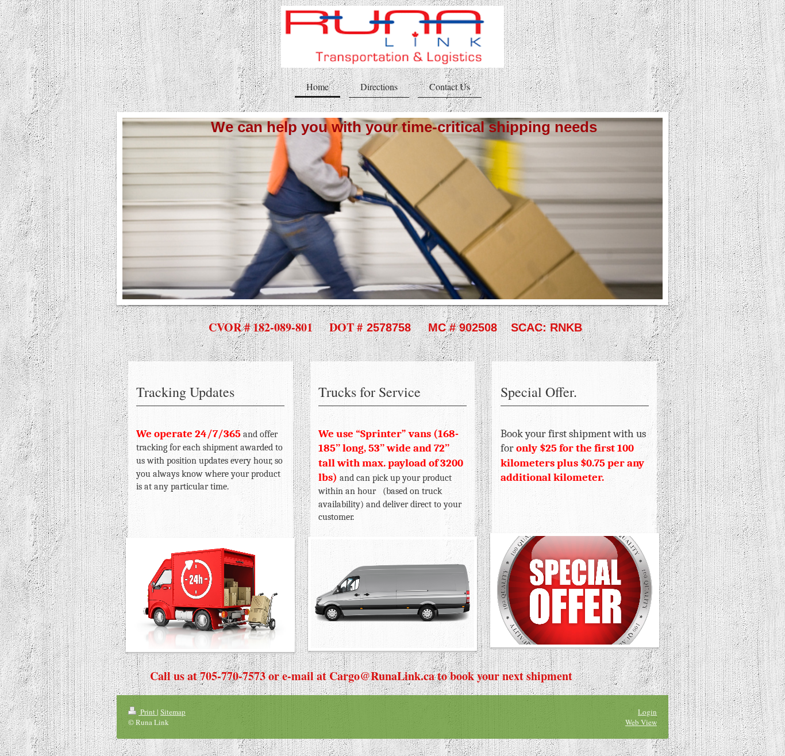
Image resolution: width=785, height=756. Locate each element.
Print (147, 712)
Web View (641, 722)
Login (647, 712)
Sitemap (173, 712)
